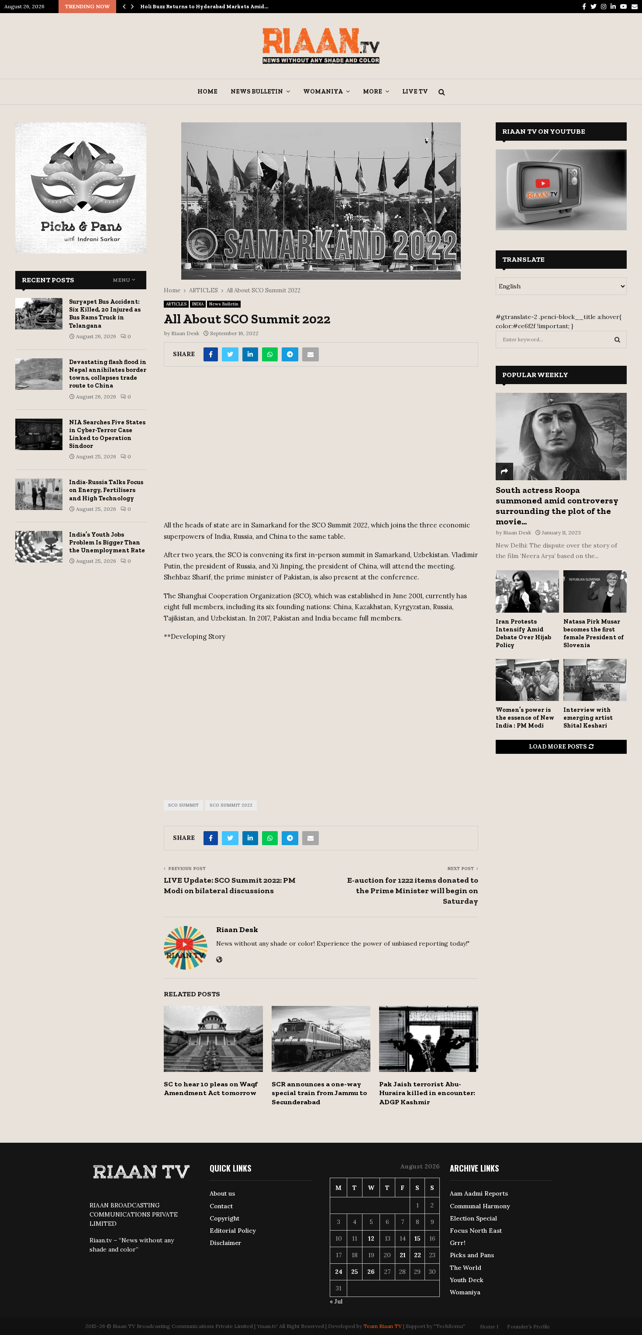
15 (417, 1238)
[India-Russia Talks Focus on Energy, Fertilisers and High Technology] (38, 494)
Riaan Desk (185, 333)
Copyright (224, 1218)
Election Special (473, 1218)
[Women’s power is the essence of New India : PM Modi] (527, 680)
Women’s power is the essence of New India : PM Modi (525, 717)
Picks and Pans (472, 1255)
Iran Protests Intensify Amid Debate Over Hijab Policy (523, 633)
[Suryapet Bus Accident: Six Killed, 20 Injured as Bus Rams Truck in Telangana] (38, 313)
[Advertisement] (321, 446)
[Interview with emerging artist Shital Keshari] (595, 680)
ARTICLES (176, 304)
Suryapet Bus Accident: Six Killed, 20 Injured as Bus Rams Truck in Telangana (105, 313)
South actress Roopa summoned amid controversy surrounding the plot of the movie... (557, 506)
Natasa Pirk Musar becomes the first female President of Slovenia (593, 633)
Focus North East (476, 1230)
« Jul (336, 1301)
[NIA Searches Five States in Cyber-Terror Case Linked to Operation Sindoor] (38, 434)
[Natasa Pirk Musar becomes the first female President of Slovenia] (595, 591)
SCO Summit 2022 (231, 805)
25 (354, 1272)
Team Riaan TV (382, 1326)
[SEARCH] (617, 339)
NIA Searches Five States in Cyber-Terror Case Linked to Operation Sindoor (107, 434)
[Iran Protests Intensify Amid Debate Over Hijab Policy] (527, 591)
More (372, 91)
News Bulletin (257, 91)
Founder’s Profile (528, 1326)
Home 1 (489, 1326)
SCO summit (183, 805)
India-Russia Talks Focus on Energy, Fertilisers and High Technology (106, 490)
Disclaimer (226, 1243)
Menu (121, 280)
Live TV (415, 91)
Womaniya (323, 91)
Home (207, 91)
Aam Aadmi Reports (479, 1193)
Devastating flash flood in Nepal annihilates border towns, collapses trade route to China (107, 374)
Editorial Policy (233, 1230)
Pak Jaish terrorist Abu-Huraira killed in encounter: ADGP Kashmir (427, 1093)
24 (338, 1272)
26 (371, 1272)
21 (403, 1255)
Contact (221, 1206)
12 (371, 1238)
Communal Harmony (480, 1206)
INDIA (198, 304)
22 (417, 1255)
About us (222, 1193)
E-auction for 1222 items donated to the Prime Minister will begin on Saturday (412, 890)
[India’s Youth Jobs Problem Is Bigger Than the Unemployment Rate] (38, 546)
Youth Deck (466, 1280)
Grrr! (458, 1243)
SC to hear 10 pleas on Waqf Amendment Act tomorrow (211, 1088)
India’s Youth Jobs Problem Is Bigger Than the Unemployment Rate (107, 542)
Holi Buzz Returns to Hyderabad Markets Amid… (204, 6)
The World (465, 1268)
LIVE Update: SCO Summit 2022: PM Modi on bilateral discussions (230, 885)
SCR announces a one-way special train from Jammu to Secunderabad (319, 1093)
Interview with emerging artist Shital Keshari (588, 717)
